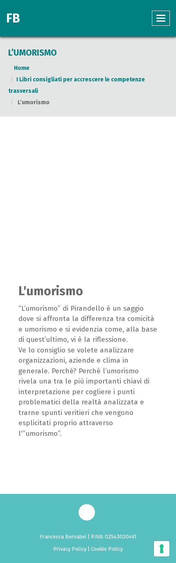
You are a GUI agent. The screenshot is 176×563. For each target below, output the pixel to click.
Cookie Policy (107, 549)
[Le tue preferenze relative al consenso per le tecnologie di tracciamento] (161, 548)
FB (13, 18)
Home (21, 68)
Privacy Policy (69, 549)
